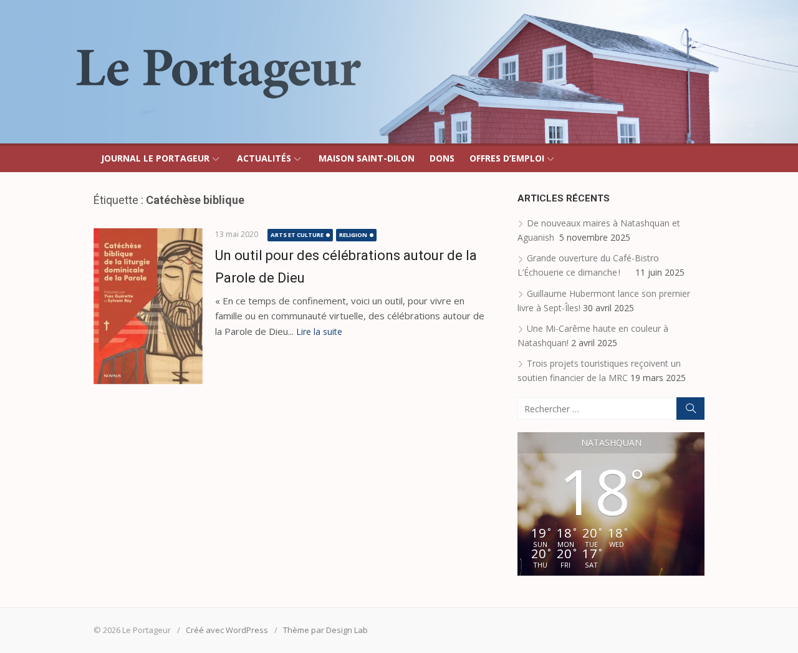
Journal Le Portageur (155, 158)
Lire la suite (319, 331)
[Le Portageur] (399, 71)
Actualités (264, 158)
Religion (353, 235)
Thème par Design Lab (325, 630)
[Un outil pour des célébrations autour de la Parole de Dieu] (148, 306)
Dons (442, 158)
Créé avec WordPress (227, 630)
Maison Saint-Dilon (367, 158)
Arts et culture (297, 235)
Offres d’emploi (506, 158)
